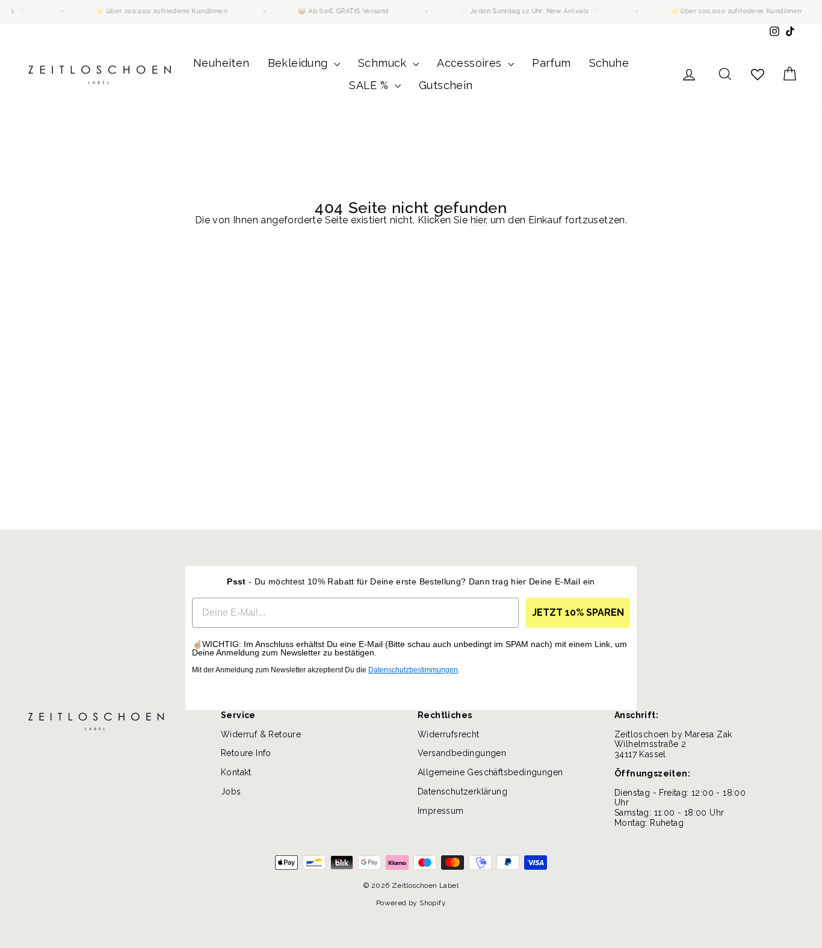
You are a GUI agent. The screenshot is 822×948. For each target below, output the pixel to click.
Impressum (441, 811)
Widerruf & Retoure (261, 734)
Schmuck (384, 63)
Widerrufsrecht (449, 734)
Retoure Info (246, 753)
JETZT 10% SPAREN (578, 612)
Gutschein (446, 85)
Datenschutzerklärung (462, 791)
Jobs (231, 791)
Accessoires (471, 63)
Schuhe (609, 63)
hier (478, 220)
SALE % (370, 85)
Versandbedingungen (462, 753)
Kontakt (236, 772)
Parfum (551, 63)
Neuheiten (221, 63)
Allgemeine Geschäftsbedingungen (490, 772)
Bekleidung (299, 63)
